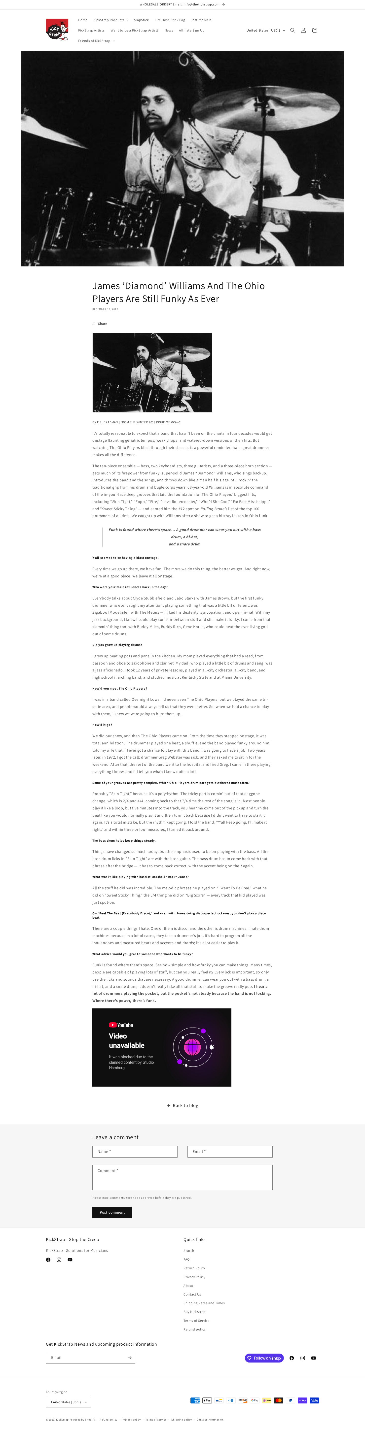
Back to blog (185, 1105)
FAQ (186, 1259)
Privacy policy (131, 1419)
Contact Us (192, 1294)
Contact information (210, 1419)
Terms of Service (196, 1320)
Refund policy (194, 1329)
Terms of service (156, 1419)
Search (188, 1250)
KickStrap (62, 1419)
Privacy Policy (194, 1277)
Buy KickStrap (194, 1311)
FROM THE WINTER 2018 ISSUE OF (151, 422)
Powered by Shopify (82, 1419)
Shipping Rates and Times (204, 1303)
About (188, 1285)
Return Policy (194, 1268)
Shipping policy (181, 1419)
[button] (111, 20)
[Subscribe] (129, 1358)
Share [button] (102, 323)
